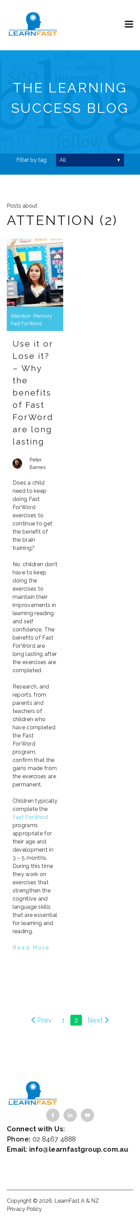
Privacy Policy (24, 1209)
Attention (21, 316)
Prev (44, 1020)
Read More (31, 947)
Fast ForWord (26, 323)
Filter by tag (31, 160)
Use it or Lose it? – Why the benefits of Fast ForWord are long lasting (33, 393)
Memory (42, 316)
